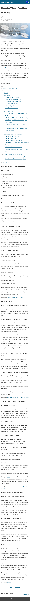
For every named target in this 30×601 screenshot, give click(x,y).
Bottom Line (5, 162)
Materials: (6, 93)
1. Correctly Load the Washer (12, 97)
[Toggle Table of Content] (2, 86)
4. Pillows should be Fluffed (12, 103)
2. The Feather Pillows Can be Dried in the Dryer (17, 118)
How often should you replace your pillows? (15, 159)
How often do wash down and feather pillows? (16, 156)
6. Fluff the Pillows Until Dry (12, 108)
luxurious (10, 573)
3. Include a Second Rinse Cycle (13, 101)
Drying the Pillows (8, 111)
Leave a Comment (15, 587)
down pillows (4, 68)
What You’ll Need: (8, 91)
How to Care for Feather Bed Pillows (13, 154)
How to (9, 582)
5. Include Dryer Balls (10, 106)
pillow (8, 477)
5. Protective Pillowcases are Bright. (13, 147)
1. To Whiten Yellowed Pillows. (12, 136)
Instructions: (7, 95)
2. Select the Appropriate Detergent (13, 99)
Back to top (26, 594)
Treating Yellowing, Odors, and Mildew (13, 134)
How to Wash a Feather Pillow (9, 88)
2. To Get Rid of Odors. (11, 138)
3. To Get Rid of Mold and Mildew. (13, 140)
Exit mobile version (15, 599)
